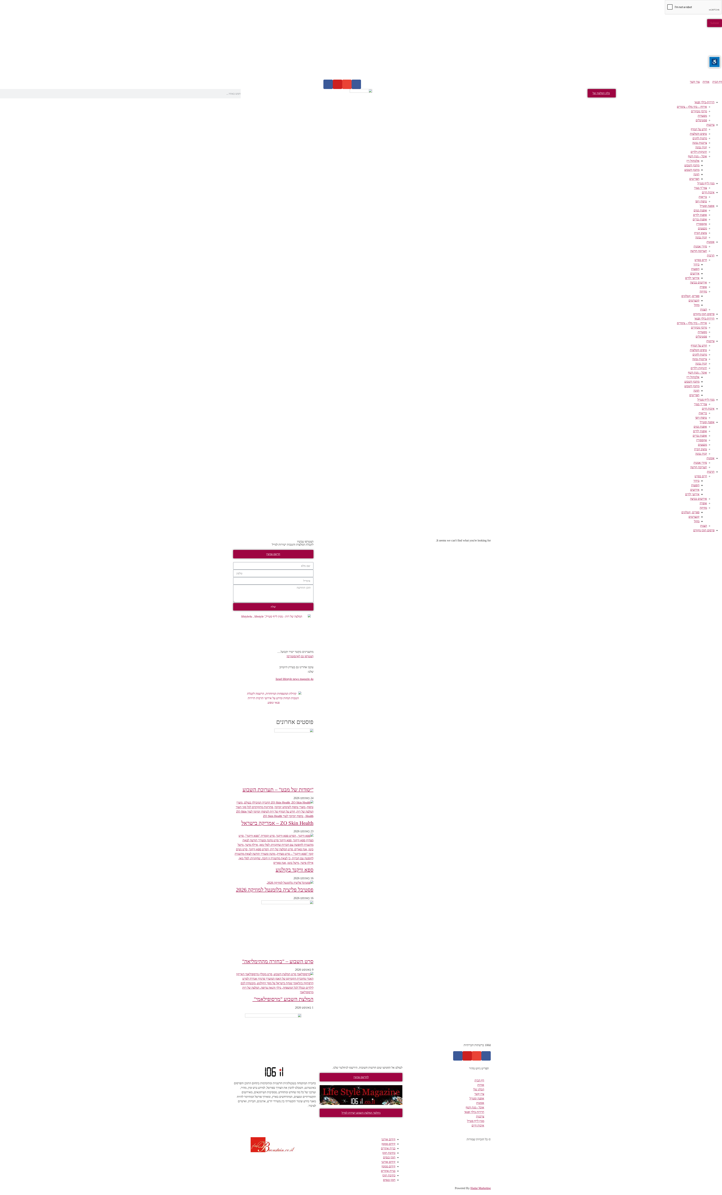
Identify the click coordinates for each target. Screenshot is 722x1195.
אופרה (703, 287)
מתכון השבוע (691, 165)
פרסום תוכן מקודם (703, 314)
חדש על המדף (699, 129)
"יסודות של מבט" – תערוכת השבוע (278, 789)
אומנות (710, 242)
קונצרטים (694, 300)
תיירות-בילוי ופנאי (704, 102)
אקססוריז (701, 223)
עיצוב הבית (700, 232)
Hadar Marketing (480, 1188)
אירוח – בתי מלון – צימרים (692, 106)
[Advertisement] (609, 53)
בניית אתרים (388, 1148)
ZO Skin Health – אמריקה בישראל (277, 823)
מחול (696, 305)
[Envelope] (347, 84)
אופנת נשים (700, 210)
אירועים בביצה (698, 282)
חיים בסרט (701, 260)
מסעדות (702, 115)
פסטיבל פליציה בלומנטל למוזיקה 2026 (274, 890)
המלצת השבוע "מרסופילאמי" (283, 999)
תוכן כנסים (389, 1157)
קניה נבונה (701, 147)
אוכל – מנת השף (697, 156)
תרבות (710, 255)
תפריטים (694, 178)
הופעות (695, 269)
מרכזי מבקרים (699, 111)
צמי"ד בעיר (700, 187)
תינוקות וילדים (699, 151)
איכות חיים (708, 192)
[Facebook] (356, 84)
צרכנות (710, 124)
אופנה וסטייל (707, 205)
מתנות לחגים (699, 138)
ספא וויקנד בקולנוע (294, 870)
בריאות (703, 196)
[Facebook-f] (486, 1056)
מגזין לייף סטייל (705, 183)
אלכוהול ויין (692, 160)
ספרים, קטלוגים (690, 296)
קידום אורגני (388, 1139)
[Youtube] (337, 84)
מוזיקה (703, 291)
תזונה (696, 174)
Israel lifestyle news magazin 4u (294, 679)
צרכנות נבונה (699, 142)
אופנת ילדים (700, 214)
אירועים (694, 273)
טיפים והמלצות (698, 133)
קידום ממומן (388, 1143)
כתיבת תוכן (388, 1152)
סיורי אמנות (700, 246)
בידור (696, 264)
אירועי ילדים (692, 278)
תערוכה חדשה (698, 251)
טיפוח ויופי (701, 201)
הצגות (703, 309)
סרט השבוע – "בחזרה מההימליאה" (277, 961)
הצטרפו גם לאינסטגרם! (300, 656)
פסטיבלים (701, 120)
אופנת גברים (700, 219)
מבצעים (702, 228)
